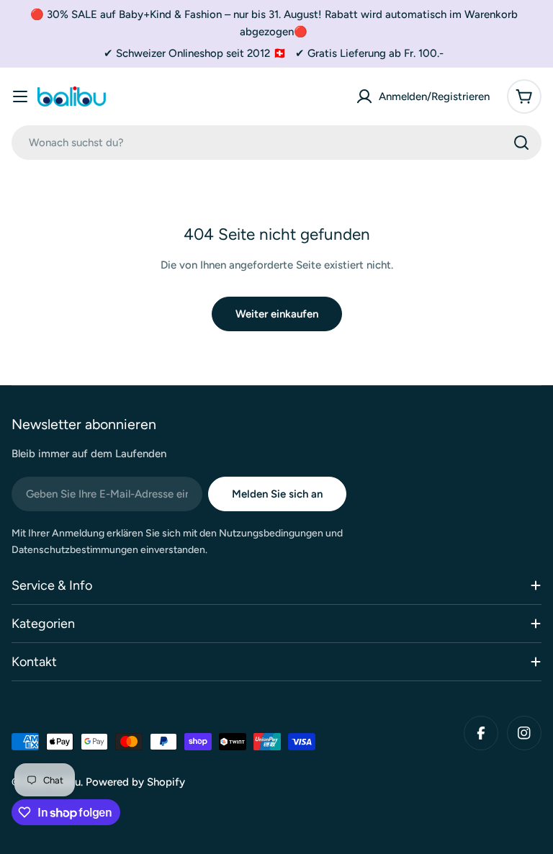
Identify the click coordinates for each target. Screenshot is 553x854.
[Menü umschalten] (20, 96)
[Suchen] (521, 142)
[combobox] (276, 142)
